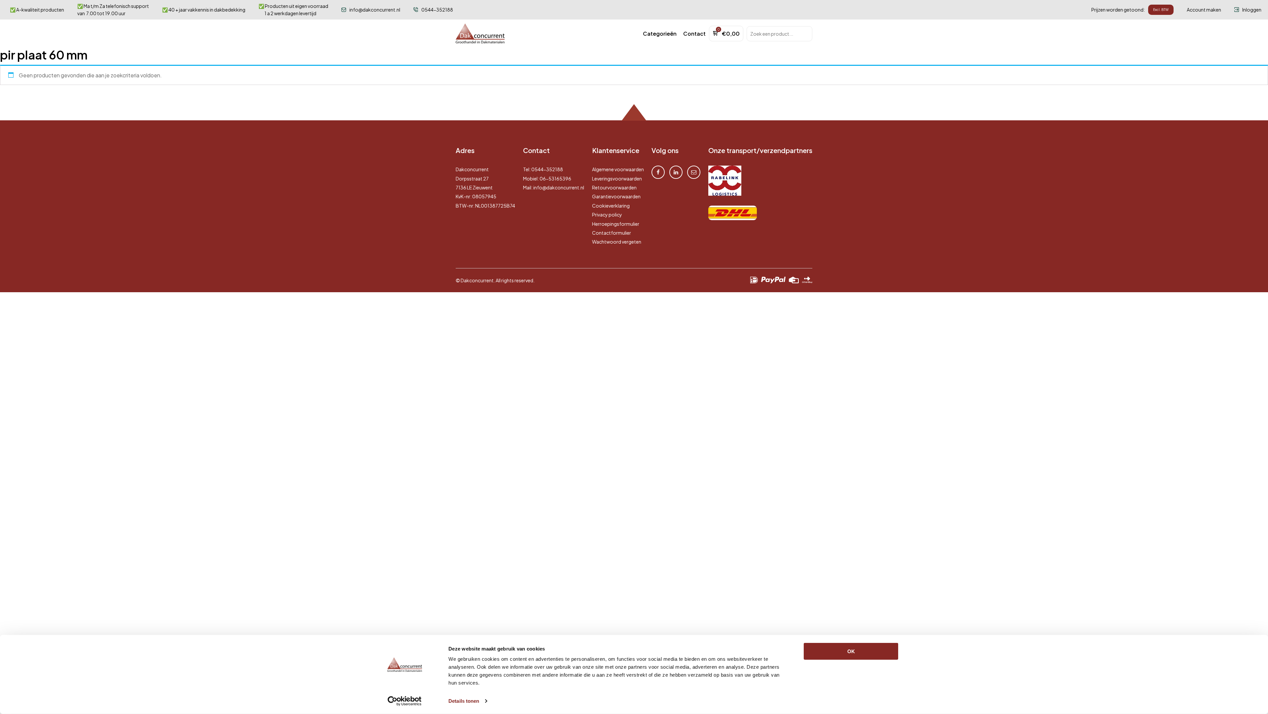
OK (851, 651)
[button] (660, 34)
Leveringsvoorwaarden (617, 178)
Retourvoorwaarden (614, 187)
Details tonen (463, 701)
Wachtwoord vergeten (616, 242)
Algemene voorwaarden (618, 169)
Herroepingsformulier (615, 224)
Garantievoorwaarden (616, 196)
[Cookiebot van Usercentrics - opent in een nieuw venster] (405, 701)
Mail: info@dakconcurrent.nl (553, 187)
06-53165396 (555, 178)
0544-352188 (547, 169)
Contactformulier (611, 233)
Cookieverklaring (611, 206)
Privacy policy (607, 215)
